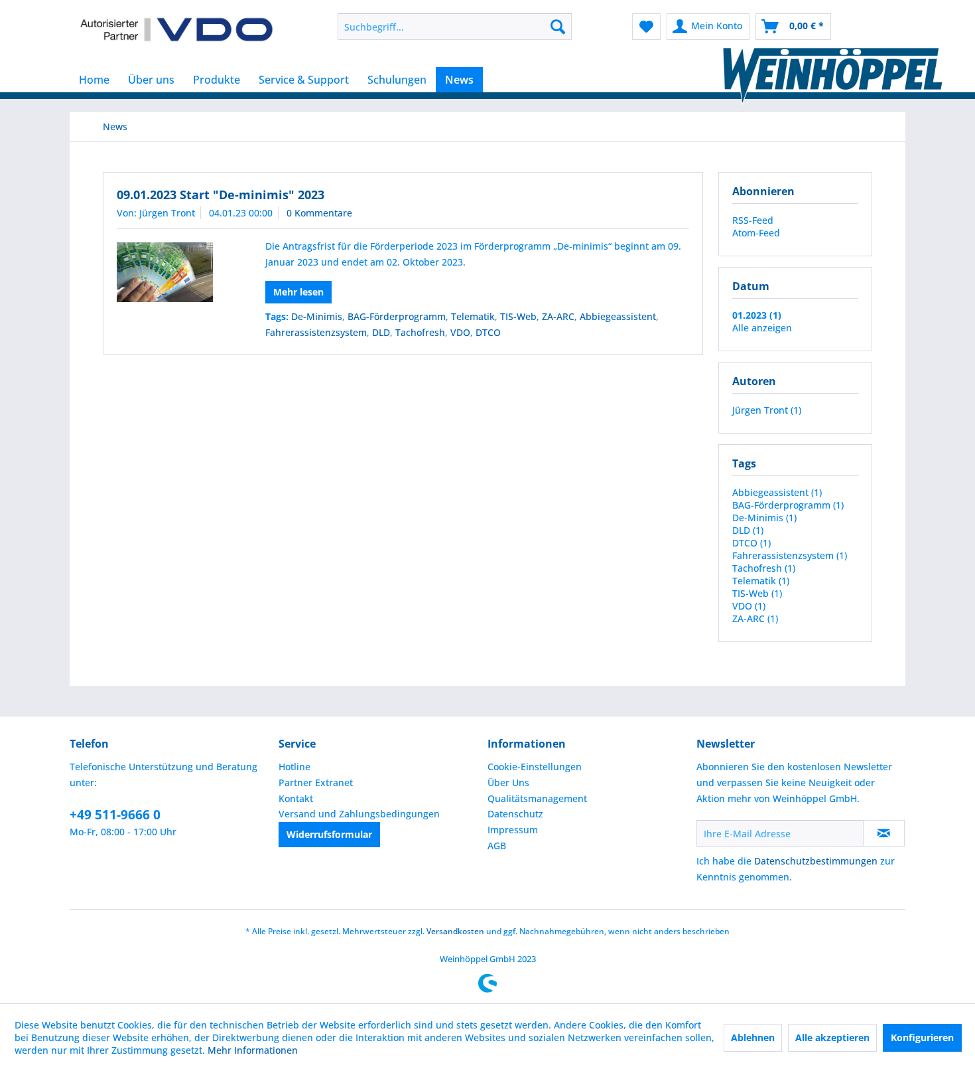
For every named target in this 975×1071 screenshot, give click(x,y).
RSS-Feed (752, 220)
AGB (496, 845)
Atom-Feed (756, 232)
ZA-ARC (558, 316)
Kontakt (296, 798)
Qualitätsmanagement (537, 798)
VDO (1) (748, 606)
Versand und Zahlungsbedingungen (359, 813)
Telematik (473, 316)
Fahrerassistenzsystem (316, 332)
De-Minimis (316, 316)
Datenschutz (515, 813)
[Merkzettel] (646, 26)
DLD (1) (747, 530)
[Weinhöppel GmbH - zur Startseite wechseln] (176, 29)
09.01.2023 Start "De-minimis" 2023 (220, 195)
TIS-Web (518, 316)
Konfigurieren (922, 1037)
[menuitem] (455, 26)
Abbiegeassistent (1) (777, 492)
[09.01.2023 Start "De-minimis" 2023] (174, 272)
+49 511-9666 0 (115, 814)
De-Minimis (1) (764, 517)
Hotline (294, 766)
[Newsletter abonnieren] (884, 833)
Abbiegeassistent (618, 316)
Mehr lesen (298, 292)
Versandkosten (455, 931)
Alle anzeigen (762, 327)
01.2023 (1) (756, 315)
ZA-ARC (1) (755, 618)
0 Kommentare (319, 212)
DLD (381, 332)
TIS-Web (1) (757, 593)
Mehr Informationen (253, 1050)
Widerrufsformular (329, 834)
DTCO (488, 332)
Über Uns (508, 782)
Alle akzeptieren (832, 1037)
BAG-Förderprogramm (397, 316)
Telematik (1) (760, 580)
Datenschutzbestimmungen (816, 861)
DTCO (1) (751, 542)
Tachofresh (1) (763, 568)
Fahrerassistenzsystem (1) (789, 555)
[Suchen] (558, 26)
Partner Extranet (316, 782)
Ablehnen (753, 1037)
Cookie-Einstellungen (534, 766)
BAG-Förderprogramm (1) (788, 505)
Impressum (512, 829)
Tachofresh (420, 332)
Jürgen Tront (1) (766, 410)
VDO (460, 332)
